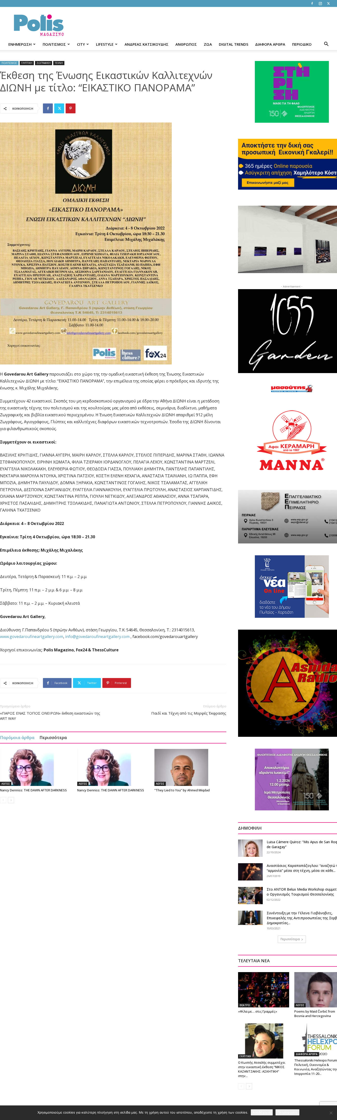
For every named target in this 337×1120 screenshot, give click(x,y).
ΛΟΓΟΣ (5, 783)
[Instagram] (320, 3)
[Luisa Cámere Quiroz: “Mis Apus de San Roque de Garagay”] (250, 848)
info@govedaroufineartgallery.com (97, 636)
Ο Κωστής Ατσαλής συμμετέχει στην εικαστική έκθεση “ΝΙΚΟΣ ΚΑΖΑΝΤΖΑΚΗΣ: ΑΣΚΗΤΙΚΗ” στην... (261, 1069)
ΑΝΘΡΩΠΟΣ (186, 44)
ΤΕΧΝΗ (59, 63)
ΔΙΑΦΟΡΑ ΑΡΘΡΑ (270, 44)
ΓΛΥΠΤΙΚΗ (26, 63)
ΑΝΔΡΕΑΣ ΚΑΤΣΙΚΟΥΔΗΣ (146, 44)
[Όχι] (330, 1112)
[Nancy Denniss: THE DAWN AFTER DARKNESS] (36, 767)
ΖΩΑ (208, 44)
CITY (81, 44)
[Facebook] (312, 3)
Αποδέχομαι (262, 1112)
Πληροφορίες (287, 1112)
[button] (326, 44)
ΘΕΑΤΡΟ (245, 1005)
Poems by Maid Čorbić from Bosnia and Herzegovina (314, 1013)
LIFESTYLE (104, 44)
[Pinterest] (70, 108)
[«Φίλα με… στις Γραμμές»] (263, 989)
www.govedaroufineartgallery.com (31, 636)
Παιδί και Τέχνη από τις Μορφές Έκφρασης (188, 713)
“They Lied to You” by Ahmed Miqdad (182, 790)
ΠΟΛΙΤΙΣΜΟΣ (54, 44)
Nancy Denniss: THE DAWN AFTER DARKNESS (33, 790)
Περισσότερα (53, 737)
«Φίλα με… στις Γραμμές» (257, 1011)
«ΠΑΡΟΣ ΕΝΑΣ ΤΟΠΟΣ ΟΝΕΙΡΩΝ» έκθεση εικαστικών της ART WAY (50, 716)
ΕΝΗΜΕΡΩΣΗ (20, 44)
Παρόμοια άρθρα (17, 737)
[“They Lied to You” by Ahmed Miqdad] (190, 767)
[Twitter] (328, 3)
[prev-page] (3, 800)
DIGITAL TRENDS (233, 44)
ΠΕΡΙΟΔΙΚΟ (302, 44)
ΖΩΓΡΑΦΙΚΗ (44, 63)
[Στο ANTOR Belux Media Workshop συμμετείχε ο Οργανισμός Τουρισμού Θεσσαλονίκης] (250, 895)
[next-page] (11, 800)
